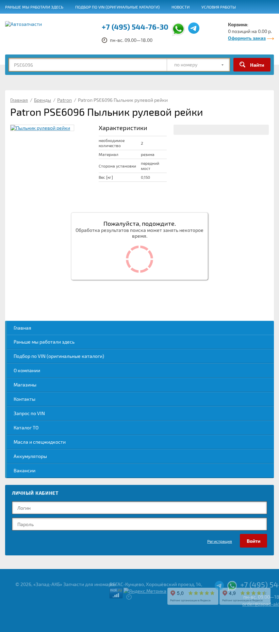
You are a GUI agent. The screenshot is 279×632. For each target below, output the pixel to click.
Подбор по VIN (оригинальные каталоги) (117, 6)
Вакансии (171, 20)
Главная (22, 328)
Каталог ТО (26, 427)
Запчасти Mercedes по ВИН (120, 20)
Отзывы (13, 20)
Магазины (25, 385)
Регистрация (219, 541)
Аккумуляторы (30, 456)
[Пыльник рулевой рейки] (42, 128)
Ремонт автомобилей (57, 20)
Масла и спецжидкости (40, 442)
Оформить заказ (247, 38)
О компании (27, 370)
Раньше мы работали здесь (34, 6)
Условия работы (218, 6)
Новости (180, 6)
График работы (209, 20)
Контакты (24, 399)
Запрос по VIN (29, 413)
